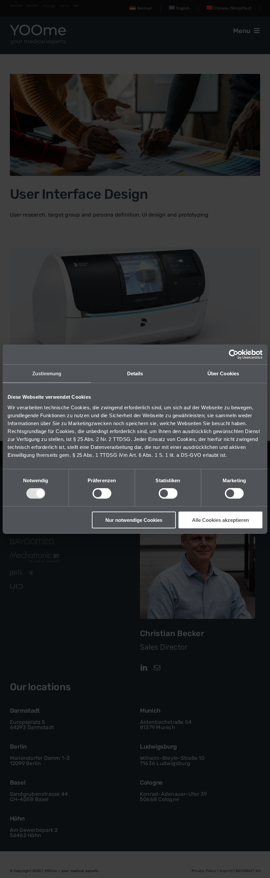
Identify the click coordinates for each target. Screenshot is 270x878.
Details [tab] (135, 373)
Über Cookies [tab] (223, 373)
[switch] (102, 493)
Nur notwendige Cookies (133, 520)
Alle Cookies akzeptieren (220, 520)
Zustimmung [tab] (47, 373)
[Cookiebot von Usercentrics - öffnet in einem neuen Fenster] (233, 354)
